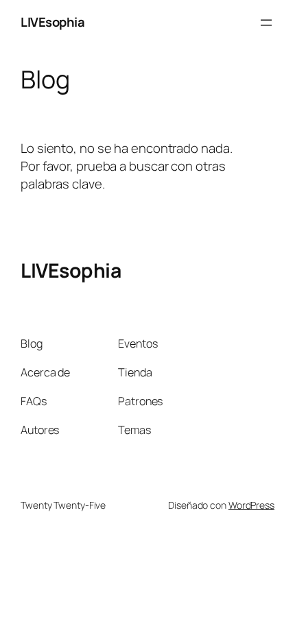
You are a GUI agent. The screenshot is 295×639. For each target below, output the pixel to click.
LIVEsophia (52, 22)
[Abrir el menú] (266, 22)
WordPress (251, 504)
